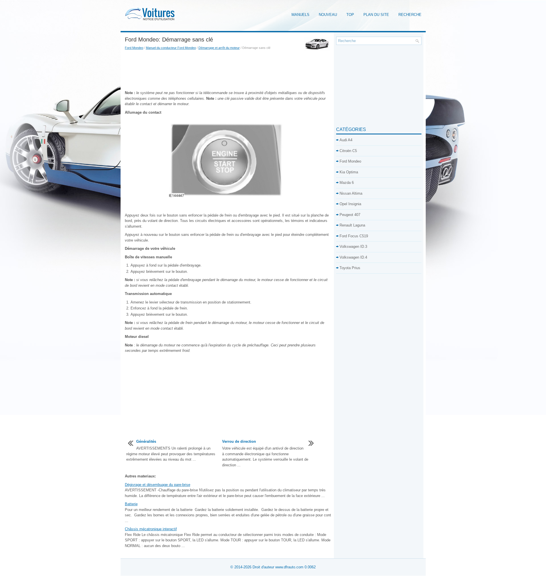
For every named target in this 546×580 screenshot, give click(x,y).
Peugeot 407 (350, 215)
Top (350, 15)
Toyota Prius (350, 268)
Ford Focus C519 (354, 236)
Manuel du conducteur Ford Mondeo (171, 47)
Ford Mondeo (134, 47)
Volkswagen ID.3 (353, 246)
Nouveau (328, 15)
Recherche (409, 15)
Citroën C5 (348, 151)
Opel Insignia (350, 204)
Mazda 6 (347, 182)
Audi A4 (346, 140)
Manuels (300, 15)
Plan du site (376, 15)
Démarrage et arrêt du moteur (219, 47)
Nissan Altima (351, 193)
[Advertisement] (228, 70)
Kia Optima (349, 172)
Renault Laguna (352, 225)
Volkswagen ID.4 (353, 257)
